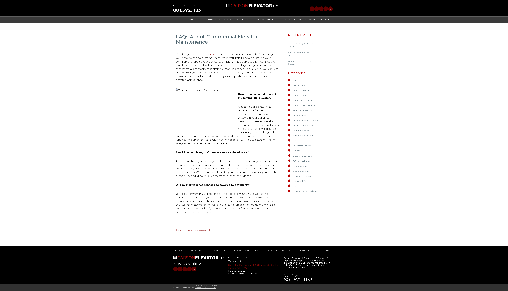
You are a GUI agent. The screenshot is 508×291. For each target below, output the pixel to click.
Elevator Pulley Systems (305, 191)
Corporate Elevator (302, 145)
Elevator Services (236, 20)
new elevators (300, 166)
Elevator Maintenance (186, 230)
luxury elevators (301, 171)
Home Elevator (300, 85)
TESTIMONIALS (287, 20)
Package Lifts (299, 181)
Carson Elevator (301, 90)
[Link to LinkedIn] (321, 8)
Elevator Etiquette (302, 156)
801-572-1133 (234, 261)
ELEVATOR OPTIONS (263, 20)
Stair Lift (297, 140)
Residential (193, 20)
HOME (178, 20)
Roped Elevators (301, 130)
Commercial (213, 20)
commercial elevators (304, 135)
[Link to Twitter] (316, 8)
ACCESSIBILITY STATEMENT (205, 288)
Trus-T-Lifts (298, 186)
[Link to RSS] (326, 8)
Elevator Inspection (303, 176)
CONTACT (324, 20)
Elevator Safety (300, 95)
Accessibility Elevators (304, 100)
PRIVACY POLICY (201, 285)
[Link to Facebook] (312, 8)
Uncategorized (203, 230)
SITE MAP (213, 285)
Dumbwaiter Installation (305, 120)
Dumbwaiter (299, 115)
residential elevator (303, 125)
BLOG (336, 20)
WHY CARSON (307, 20)
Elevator (297, 150)
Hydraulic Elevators (303, 110)
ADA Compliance (301, 161)
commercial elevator (206, 54)
